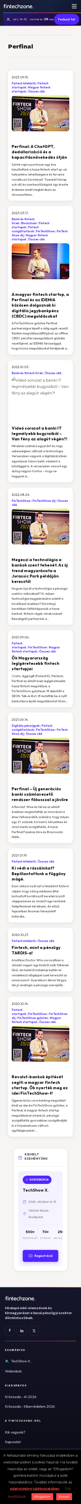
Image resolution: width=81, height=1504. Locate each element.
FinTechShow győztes (32, 1018)
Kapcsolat (13, 1442)
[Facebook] (9, 1330)
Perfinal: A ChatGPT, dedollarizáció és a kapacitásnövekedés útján (39, 152)
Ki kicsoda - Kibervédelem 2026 (30, 1406)
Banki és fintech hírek (27, 373)
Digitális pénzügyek (26, 725)
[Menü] (74, 6)
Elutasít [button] (64, 1496)
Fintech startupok (19, 645)
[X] (34, 1330)
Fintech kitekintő (24, 83)
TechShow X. (21, 1361)
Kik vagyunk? (15, 1432)
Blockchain (29, 223)
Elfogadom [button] (42, 1496)
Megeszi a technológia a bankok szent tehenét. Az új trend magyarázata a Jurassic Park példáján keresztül (40, 570)
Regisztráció (43, 1256)
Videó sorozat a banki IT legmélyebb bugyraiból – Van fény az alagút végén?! (39, 434)
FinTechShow (45, 231)
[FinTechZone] (40, 1298)
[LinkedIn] (22, 1330)
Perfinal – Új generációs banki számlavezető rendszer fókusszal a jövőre (40, 794)
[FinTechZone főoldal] (18, 6)
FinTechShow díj (43, 501)
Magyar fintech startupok (36, 649)
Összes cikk (36, 91)
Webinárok (13, 1371)
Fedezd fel (66, 19)
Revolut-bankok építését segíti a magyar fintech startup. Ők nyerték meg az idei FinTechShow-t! (40, 1085)
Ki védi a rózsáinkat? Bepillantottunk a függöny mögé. (39, 873)
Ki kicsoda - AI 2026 (20, 1396)
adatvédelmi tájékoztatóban (34, 1488)
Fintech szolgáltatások (25, 229)
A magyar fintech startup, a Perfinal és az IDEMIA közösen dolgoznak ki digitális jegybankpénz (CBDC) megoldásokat (40, 305)
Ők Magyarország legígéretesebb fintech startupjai (35, 663)
